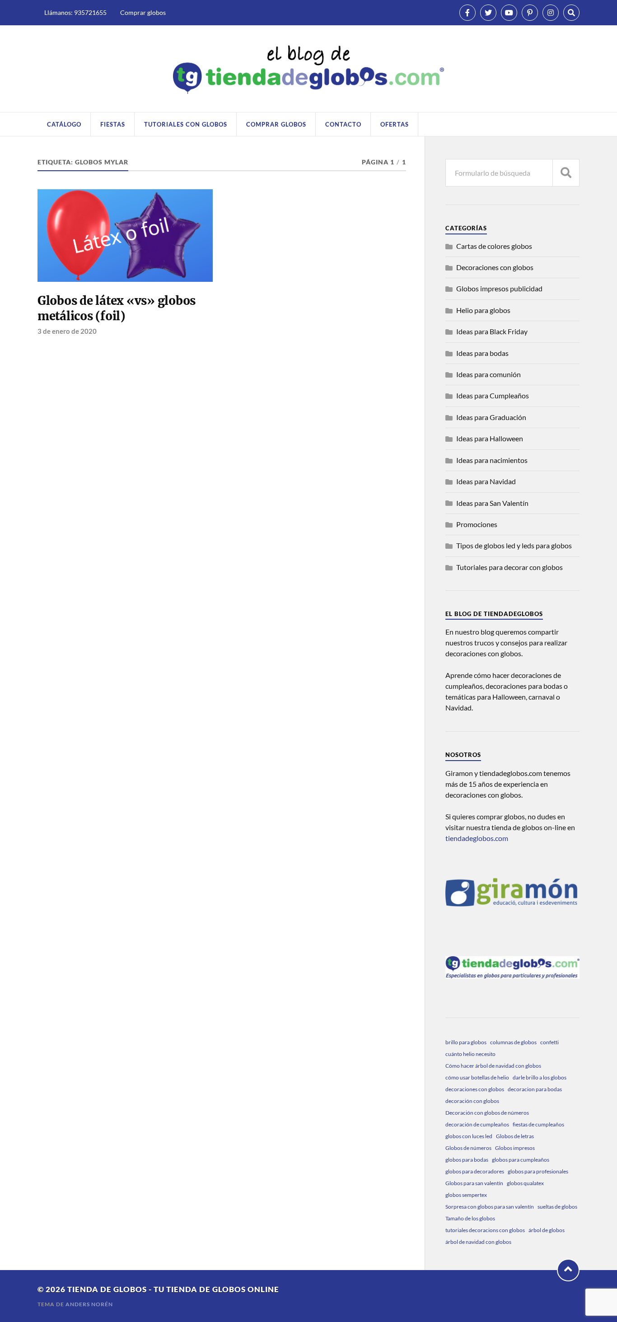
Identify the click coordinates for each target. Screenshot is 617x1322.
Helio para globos (483, 310)
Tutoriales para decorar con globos (509, 567)
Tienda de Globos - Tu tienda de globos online (173, 1289)
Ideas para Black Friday (492, 331)
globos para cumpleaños (520, 1159)
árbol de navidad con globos (478, 1241)
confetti (549, 1042)
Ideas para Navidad (486, 481)
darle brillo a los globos (539, 1077)
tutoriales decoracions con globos (485, 1230)
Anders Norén (89, 1304)
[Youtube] (509, 13)
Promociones (476, 524)
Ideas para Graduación (491, 417)
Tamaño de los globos (470, 1218)
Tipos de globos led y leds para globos (514, 545)
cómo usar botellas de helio (477, 1077)
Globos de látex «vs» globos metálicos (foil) (116, 308)
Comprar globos (143, 12)
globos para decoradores (474, 1171)
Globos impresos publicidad (499, 288)
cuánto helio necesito (470, 1054)
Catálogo (64, 124)
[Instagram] (550, 13)
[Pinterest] (530, 13)
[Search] (571, 13)
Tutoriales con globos (185, 124)
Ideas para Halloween (489, 438)
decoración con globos (472, 1101)
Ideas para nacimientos (492, 460)
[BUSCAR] (566, 173)
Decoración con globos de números (487, 1112)
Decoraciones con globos (494, 267)
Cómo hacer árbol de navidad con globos (493, 1065)
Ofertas (394, 124)
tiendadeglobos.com (476, 838)
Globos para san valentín (474, 1183)
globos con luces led (468, 1136)
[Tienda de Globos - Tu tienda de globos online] (308, 68)
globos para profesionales (538, 1171)
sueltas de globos (557, 1206)
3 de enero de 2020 (67, 331)
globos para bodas (466, 1159)
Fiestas (112, 124)
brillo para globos (465, 1042)
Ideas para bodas (482, 353)
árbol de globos (546, 1230)
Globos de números (468, 1147)
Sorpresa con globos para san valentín (489, 1206)
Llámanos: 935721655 (75, 12)
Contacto (343, 124)
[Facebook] (467, 13)
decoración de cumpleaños (477, 1124)
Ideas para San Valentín (492, 503)
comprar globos (276, 124)
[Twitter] (488, 13)
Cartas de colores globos (494, 246)
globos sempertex (466, 1194)
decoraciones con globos (474, 1089)
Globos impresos (515, 1147)
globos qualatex (525, 1183)
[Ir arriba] (568, 1270)
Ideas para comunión (488, 374)
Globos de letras (515, 1136)
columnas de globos (513, 1042)
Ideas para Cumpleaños (492, 395)
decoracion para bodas (535, 1089)
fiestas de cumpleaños (538, 1124)
